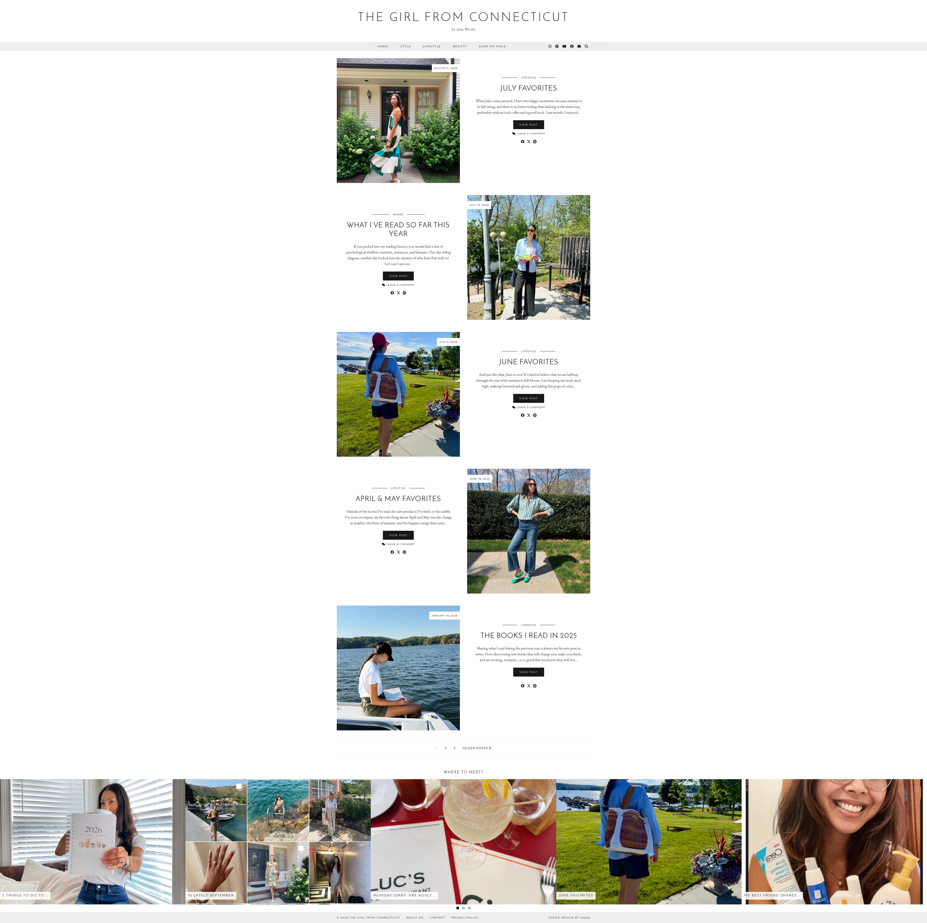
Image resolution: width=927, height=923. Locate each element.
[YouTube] (564, 46)
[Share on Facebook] (523, 142)
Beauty (460, 46)
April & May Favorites (398, 499)
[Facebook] (572, 46)
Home (383, 46)
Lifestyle (432, 46)
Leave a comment (530, 133)
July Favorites (528, 88)
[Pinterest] (557, 46)
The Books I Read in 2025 (528, 636)
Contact (437, 917)
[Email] (579, 46)
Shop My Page (492, 46)
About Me (415, 917)
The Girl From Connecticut (463, 18)
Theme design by (569, 917)
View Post (529, 124)
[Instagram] (550, 46)
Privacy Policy (464, 917)
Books (398, 214)
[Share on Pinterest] (535, 142)
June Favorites (528, 362)
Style (405, 46)
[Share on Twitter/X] (529, 142)
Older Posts (476, 748)
